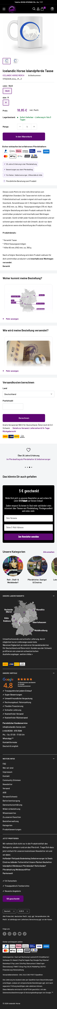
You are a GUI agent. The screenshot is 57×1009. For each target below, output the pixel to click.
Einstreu (6, 862)
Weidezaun (18, 866)
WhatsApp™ (8, 738)
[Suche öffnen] (34, 8)
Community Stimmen (12, 780)
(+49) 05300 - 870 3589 (12, 731)
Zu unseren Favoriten (12, 817)
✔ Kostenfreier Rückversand (15, 717)
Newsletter (7, 784)
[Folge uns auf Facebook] (4, 934)
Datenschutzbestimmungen (13, 993)
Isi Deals (48, 858)
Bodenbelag (25, 858)
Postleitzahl (8, 400)
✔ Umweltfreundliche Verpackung (17, 698)
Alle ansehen (48, 552)
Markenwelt (8, 873)
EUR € (21, 911)
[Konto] (38, 8)
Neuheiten (47, 862)
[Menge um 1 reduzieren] (20, 126)
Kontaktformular (10, 742)
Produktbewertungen (12, 829)
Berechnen (24, 418)
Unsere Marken (36, 862)
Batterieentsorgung (11, 800)
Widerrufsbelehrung (11, 809)
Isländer (13, 862)
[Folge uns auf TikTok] (25, 934)
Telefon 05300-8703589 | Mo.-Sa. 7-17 (29, 2)
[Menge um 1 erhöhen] (34, 126)
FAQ (4, 764)
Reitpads (16, 858)
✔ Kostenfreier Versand (13, 714)
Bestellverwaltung (11, 821)
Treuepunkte (10, 886)
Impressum (7, 772)
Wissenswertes (9, 813)
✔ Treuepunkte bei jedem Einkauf (17, 691)
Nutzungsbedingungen (33, 993)
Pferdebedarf (29, 866)
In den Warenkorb (24, 136)
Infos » (30, 654)
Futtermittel (23, 862)
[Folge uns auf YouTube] (19, 934)
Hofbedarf (7, 858)
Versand (6, 788)
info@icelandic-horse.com (14, 727)
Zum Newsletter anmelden (28, 536)
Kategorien (7, 825)
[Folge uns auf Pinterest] (14, 934)
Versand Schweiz (10, 796)
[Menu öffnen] (4, 9)
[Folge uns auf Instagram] (9, 934)
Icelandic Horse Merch (13, 75)
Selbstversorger (38, 858)
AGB (4, 792)
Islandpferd (7, 866)
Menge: (6, 126)
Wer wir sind (8, 768)
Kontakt (6, 776)
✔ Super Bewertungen (12, 694)
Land (5, 388)
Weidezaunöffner (23, 869)
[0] (42, 8)
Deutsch (7, 911)
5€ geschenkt (13, 898)
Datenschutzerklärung (12, 805)
